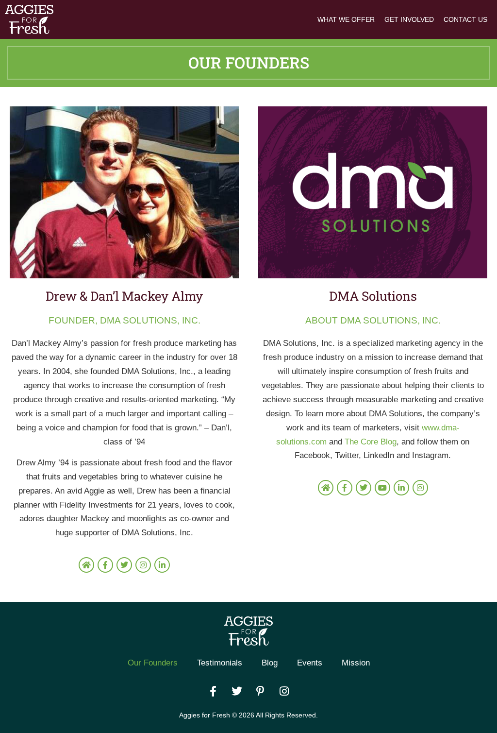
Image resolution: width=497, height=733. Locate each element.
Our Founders (153, 662)
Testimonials (219, 662)
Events (309, 662)
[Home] (86, 565)
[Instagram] (143, 565)
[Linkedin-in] (162, 565)
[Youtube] (382, 487)
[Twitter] (124, 565)
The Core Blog (371, 441)
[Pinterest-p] (260, 691)
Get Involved (409, 19)
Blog (270, 662)
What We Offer (346, 19)
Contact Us (465, 19)
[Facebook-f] (105, 565)
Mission (356, 662)
